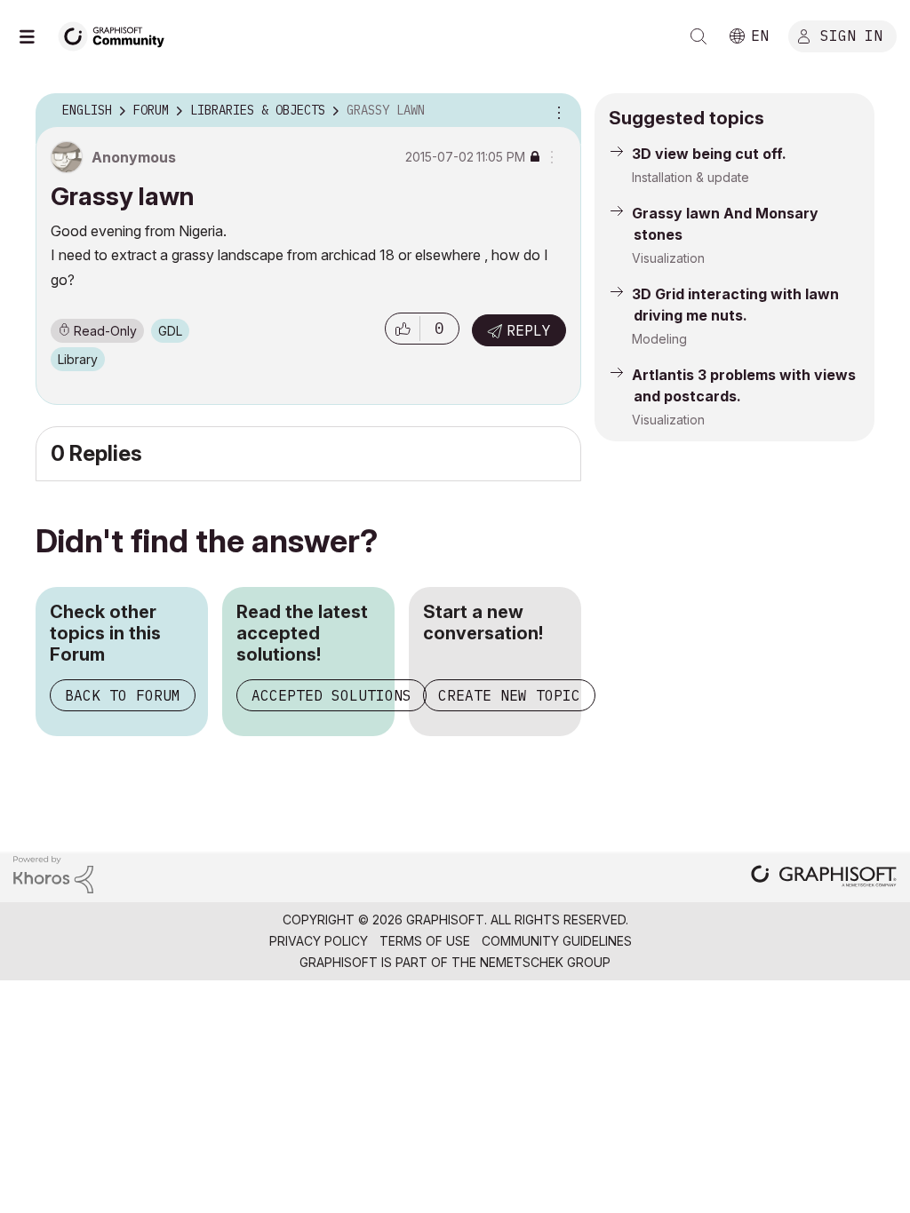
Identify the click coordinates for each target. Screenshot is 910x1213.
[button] (402, 328)
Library (78, 359)
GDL (170, 330)
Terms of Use (424, 940)
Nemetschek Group (545, 962)
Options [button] (556, 111)
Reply (529, 330)
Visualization (668, 258)
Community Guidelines (557, 940)
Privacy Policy (318, 940)
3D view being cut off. (709, 154)
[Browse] (35, 36)
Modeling (659, 338)
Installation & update (690, 177)
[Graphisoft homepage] (824, 877)
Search (698, 36)
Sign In (851, 35)
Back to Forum (122, 695)
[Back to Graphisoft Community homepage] (117, 34)
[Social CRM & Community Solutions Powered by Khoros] (53, 873)
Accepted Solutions (331, 695)
